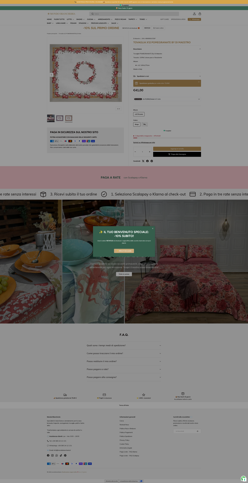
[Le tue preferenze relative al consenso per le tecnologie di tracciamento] (244, 479)
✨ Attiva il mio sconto (124, 251)
